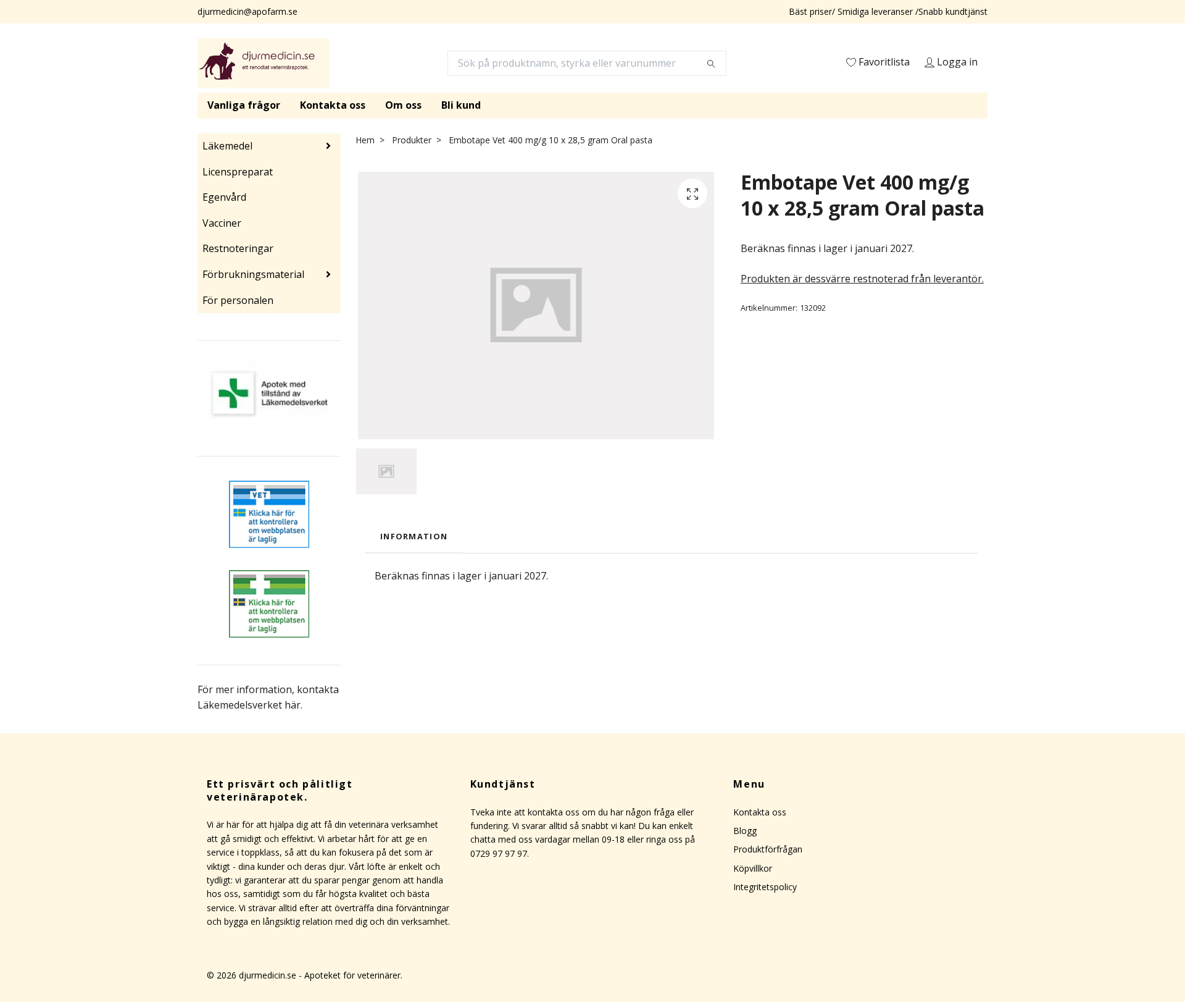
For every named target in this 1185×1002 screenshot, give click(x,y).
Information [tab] (413, 536)
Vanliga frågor (243, 105)
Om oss (403, 105)
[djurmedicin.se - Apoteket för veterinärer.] (264, 63)
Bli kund (461, 105)
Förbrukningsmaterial (253, 274)
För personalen (237, 300)
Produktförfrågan (767, 849)
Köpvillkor (752, 868)
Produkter (411, 140)
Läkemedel (227, 146)
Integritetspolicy (765, 887)
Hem (365, 140)
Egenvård (224, 197)
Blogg (745, 830)
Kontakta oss (332, 105)
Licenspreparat (237, 172)
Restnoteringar (237, 248)
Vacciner (221, 223)
